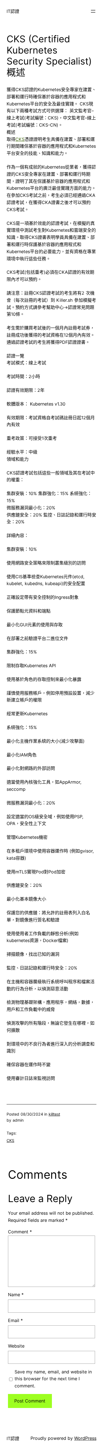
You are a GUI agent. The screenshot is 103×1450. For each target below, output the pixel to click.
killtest (54, 1114)
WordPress (85, 1438)
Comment (20, 1231)
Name (16, 1294)
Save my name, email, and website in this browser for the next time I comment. (53, 1379)
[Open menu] (93, 11)
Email (15, 1320)
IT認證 (13, 11)
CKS (19, 139)
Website (16, 1346)
